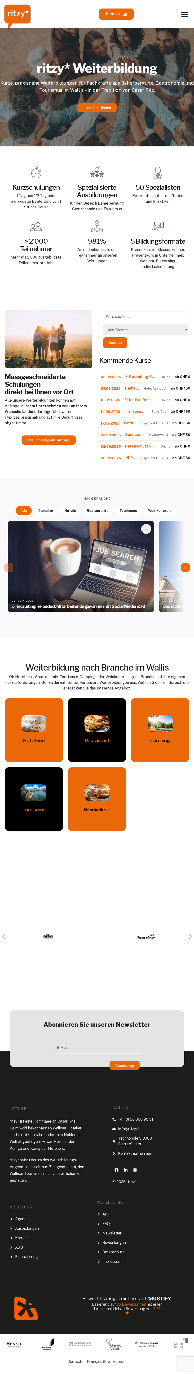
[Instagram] (135, 1170)
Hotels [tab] (70, 511)
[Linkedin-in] (126, 1170)
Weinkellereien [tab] (161, 511)
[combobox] (145, 316)
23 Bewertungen (132, 1304)
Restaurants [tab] (97, 511)
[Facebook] (116, 1170)
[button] (184, 14)
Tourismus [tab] (128, 511)
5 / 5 (157, 1309)
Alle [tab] (23, 511)
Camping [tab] (45, 511)
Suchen (115, 342)
